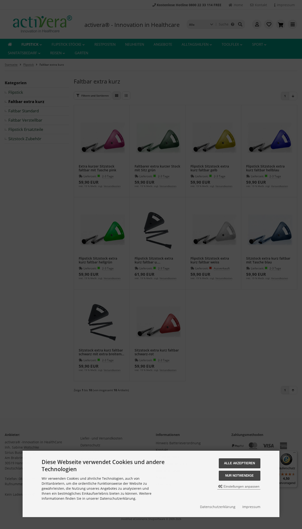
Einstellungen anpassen (241, 486)
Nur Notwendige (239, 475)
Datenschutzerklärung (217, 506)
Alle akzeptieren (239, 463)
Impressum (251, 506)
